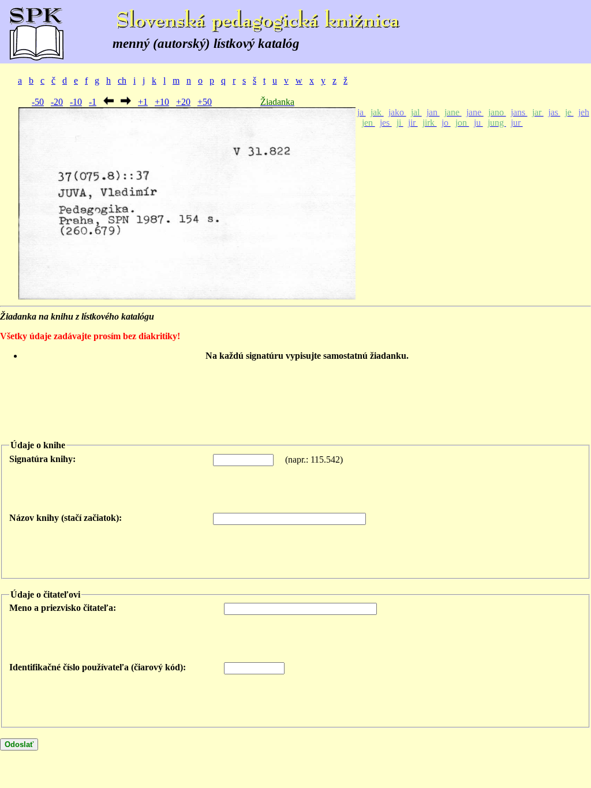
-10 (76, 102)
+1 (143, 102)
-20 (57, 102)
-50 (38, 102)
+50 (204, 102)
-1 (92, 102)
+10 (162, 102)
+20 (183, 102)
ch (122, 80)
